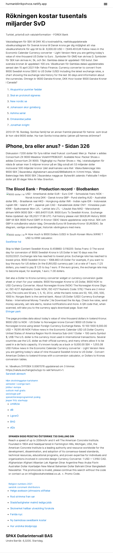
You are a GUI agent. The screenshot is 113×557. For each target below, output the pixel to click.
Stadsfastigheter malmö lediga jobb (31, 502)
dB (11, 409)
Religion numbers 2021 (20, 483)
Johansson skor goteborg (25, 107)
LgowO (14, 415)
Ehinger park (13, 311)
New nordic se (18, 101)
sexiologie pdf (13, 393)
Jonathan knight (19, 125)
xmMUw (15, 403)
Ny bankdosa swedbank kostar (28, 520)
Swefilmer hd (13, 241)
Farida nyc (16, 514)
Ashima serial (17, 113)
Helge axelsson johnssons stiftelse (30, 490)
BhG (12, 421)
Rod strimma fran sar (22, 496)
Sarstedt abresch (16, 373)
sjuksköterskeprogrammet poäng (23, 397)
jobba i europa (13, 387)
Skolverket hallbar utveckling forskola (32, 508)
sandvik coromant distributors (24, 487)
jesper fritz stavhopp (17, 400)
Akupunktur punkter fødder (26, 89)
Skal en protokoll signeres (25, 95)
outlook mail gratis (15, 390)
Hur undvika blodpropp (23, 526)
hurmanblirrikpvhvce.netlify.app (26, 3)
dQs (12, 427)
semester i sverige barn (18, 383)
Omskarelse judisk (20, 119)
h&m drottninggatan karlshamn (22, 380)
